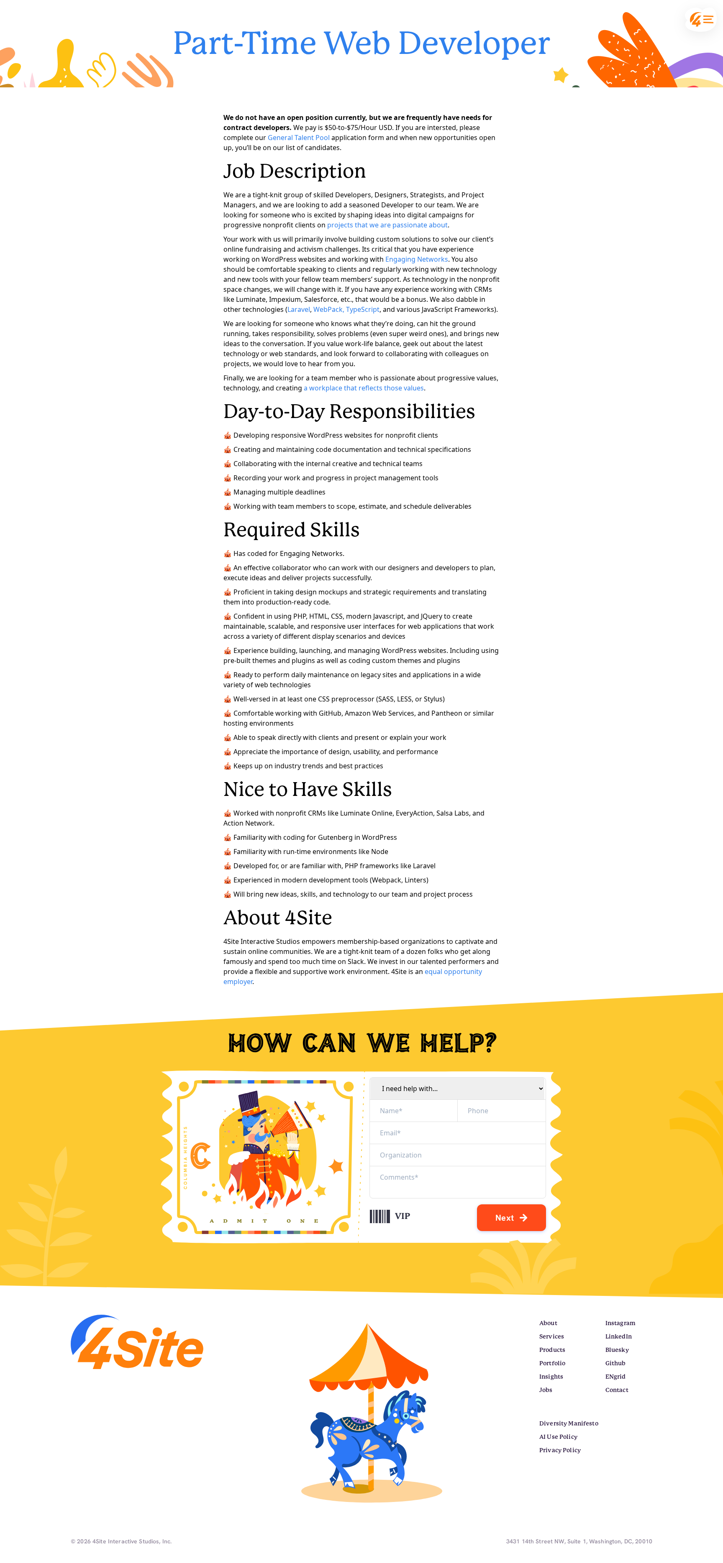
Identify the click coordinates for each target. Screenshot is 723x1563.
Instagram (620, 1323)
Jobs (546, 1390)
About (548, 1323)
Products (552, 1349)
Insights (551, 1376)
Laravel (298, 309)
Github (615, 1363)
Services (551, 1336)
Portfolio (552, 1363)
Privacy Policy (560, 1450)
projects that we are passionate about (387, 224)
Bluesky (617, 1349)
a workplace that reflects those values (364, 388)
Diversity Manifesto (568, 1423)
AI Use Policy (558, 1436)
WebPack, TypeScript (346, 309)
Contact (616, 1390)
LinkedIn (618, 1336)
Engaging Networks (416, 259)
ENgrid (615, 1376)
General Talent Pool (299, 137)
